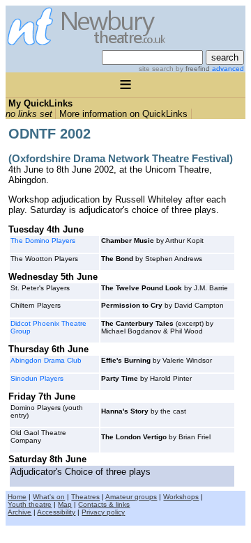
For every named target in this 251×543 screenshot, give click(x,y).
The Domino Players (42, 240)
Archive (19, 512)
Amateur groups (131, 497)
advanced (228, 68)
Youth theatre (30, 504)
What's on (49, 497)
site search (156, 68)
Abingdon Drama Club (46, 360)
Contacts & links (104, 504)
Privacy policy (103, 512)
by (192, 68)
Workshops (181, 497)
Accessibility (56, 512)
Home (17, 497)
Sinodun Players (36, 378)
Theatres (85, 497)
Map (65, 504)
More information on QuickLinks (123, 114)
